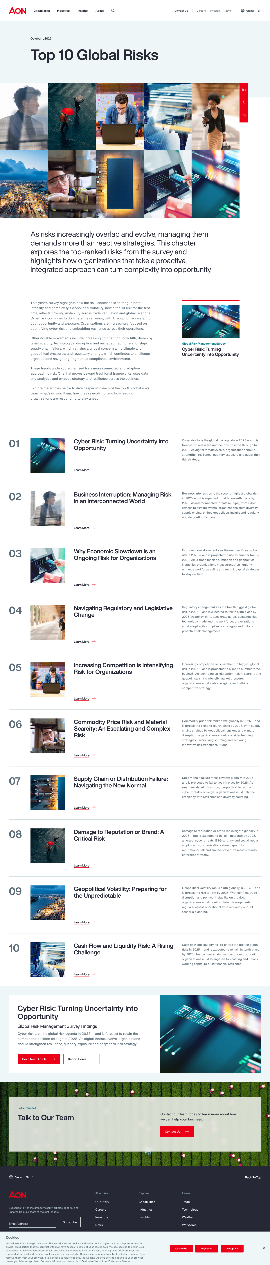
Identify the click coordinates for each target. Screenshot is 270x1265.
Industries (63, 10)
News (228, 11)
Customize (181, 1248)
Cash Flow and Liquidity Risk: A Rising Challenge (123, 949)
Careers (201, 11)
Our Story (102, 1202)
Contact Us (181, 11)
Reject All (206, 1248)
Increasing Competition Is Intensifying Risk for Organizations (123, 668)
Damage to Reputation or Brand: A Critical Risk (119, 835)
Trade (186, 1202)
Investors (215, 11)
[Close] (264, 1248)
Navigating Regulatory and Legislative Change (123, 611)
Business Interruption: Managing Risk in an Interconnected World (123, 497)
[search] (113, 10)
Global (253, 11)
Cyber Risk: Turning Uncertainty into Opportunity (210, 351)
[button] (39, 1059)
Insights (83, 10)
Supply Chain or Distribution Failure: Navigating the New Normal (121, 782)
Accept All (232, 1248)
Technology (190, 1209)
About (100, 10)
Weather (188, 1217)
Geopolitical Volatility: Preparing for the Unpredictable (120, 892)
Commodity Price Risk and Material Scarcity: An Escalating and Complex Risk (122, 728)
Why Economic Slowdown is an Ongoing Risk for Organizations (115, 554)
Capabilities (42, 10)
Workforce (189, 1225)
